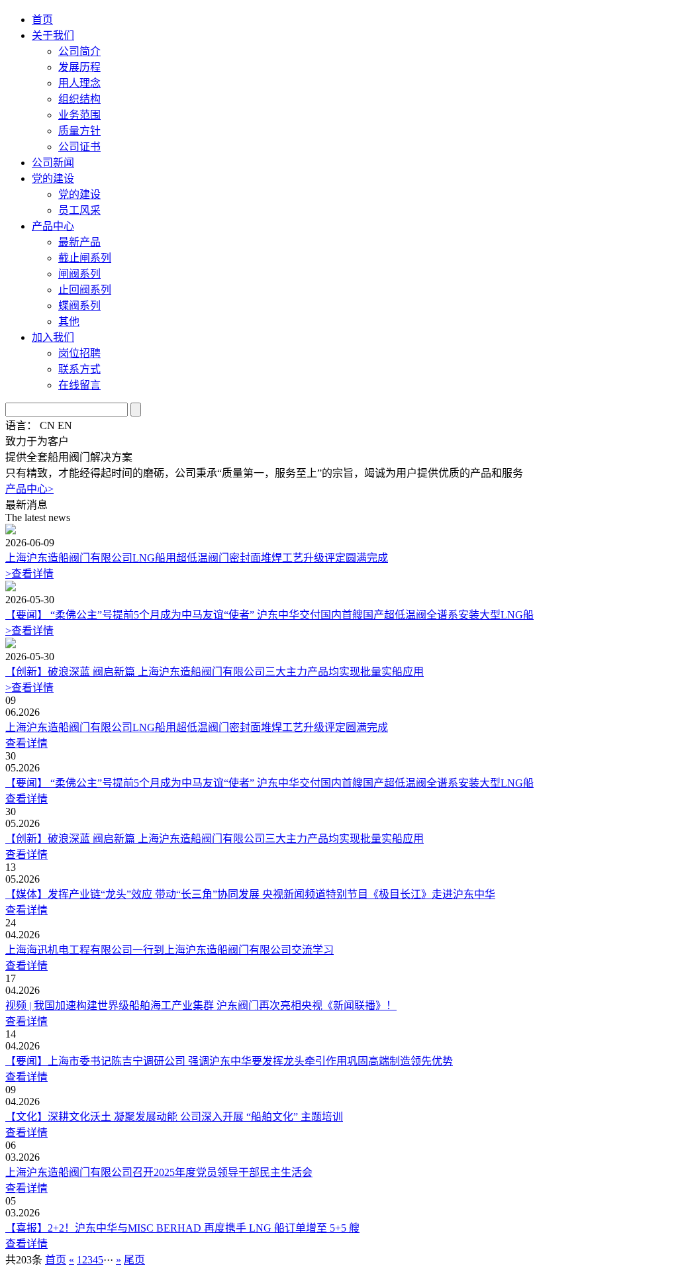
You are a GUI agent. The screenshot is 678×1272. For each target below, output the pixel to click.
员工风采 (79, 210)
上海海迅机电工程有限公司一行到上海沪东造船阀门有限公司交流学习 (169, 949)
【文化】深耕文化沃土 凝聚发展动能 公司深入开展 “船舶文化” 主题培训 (174, 1116)
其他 (68, 321)
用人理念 (79, 83)
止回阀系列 (84, 289)
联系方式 (79, 369)
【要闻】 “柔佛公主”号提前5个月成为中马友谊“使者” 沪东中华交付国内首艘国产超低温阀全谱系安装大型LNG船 (269, 614)
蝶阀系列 (79, 305)
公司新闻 (53, 162)
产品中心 (53, 226)
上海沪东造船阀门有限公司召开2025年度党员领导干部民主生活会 (159, 1172)
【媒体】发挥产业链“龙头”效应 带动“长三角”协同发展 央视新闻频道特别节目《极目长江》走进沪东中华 (250, 894)
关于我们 (53, 35)
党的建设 (53, 178)
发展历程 (79, 67)
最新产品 (79, 242)
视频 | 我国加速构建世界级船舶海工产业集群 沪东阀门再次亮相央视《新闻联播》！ (201, 1005)
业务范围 (79, 115)
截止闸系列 (84, 258)
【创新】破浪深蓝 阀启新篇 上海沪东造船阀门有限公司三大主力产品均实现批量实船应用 (214, 671)
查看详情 (29, 573)
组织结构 (79, 99)
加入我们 (53, 337)
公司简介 (79, 51)
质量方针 (79, 130)
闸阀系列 (79, 273)
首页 (42, 19)
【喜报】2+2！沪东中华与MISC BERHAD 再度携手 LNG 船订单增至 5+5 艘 (182, 1228)
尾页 (134, 1259)
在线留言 (79, 385)
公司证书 (79, 146)
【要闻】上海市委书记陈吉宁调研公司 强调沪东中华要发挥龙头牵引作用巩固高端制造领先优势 (229, 1061)
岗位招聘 (79, 353)
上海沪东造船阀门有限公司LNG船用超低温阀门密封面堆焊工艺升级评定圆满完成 (196, 557)
